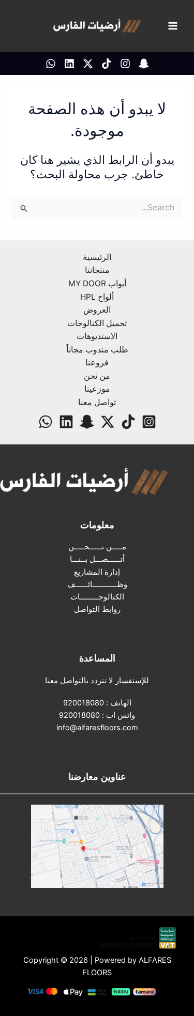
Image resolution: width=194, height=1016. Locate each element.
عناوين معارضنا (97, 776)
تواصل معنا (97, 402)
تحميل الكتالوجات (97, 323)
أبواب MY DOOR (97, 283)
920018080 (83, 702)
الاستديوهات (97, 336)
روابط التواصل (97, 609)
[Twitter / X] (88, 63)
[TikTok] (106, 63)
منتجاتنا (97, 270)
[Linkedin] (69, 63)
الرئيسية (97, 257)
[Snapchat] (87, 421)
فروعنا (97, 362)
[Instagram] (125, 63)
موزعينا (97, 389)
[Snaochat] (144, 63)
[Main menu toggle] (173, 26)
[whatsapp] (51, 63)
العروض (97, 310)
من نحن (97, 376)
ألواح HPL (97, 297)
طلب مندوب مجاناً (97, 350)
